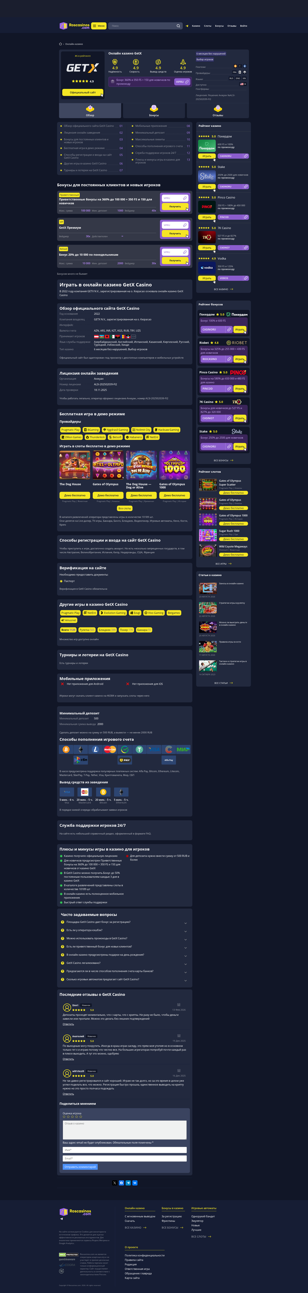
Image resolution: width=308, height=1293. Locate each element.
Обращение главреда (138, 1273)
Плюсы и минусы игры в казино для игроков (157, 161)
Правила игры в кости (230, 641)
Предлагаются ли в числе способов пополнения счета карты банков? (110, 971)
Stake (221, 166)
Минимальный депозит (150, 132)
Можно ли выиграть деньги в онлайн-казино (233, 623)
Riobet (204, 342)
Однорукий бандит (203, 1216)
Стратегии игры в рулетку (232, 603)
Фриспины (168, 1221)
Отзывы (231, 25)
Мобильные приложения (151, 125)
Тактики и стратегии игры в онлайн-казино (233, 662)
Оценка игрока (72, 1113)
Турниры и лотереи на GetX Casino (85, 170)
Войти (243, 25)
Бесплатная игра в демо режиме (84, 148)
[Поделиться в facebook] (121, 1182)
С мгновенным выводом (140, 1216)
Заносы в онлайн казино (231, 583)
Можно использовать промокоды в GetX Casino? (97, 938)
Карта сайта (132, 1278)
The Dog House (70, 484)
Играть (207, 156)
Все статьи (221, 683)
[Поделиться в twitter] (114, 1182)
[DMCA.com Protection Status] (68, 1255)
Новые (195, 1225)
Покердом (225, 136)
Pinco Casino (226, 197)
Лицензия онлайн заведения (82, 132)
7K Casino (224, 228)
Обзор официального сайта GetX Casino (89, 125)
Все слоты (125, 508)
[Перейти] (187, 26)
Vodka (222, 258)
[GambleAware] (68, 1259)
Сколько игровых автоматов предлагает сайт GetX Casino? (103, 979)
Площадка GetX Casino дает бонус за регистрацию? (98, 922)
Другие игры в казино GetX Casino (85, 163)
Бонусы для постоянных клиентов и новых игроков (86, 141)
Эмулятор (197, 1221)
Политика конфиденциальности (145, 1255)
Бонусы (219, 25)
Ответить (68, 1024)
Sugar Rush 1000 (229, 531)
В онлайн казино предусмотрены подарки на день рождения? (105, 954)
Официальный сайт (83, 92)
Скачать (130, 1221)
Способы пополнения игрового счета (159, 146)
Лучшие (196, 1230)
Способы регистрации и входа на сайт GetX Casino (88, 156)
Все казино (221, 289)
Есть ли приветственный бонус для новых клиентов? (99, 946)
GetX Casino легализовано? (83, 963)
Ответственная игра (137, 1269)
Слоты (207, 25)
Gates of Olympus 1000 (172, 485)
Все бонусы (221, 460)
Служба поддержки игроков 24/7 (155, 152)
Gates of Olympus (105, 484)
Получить (175, 206)
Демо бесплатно (75, 495)
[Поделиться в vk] (134, 1182)
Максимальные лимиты (150, 139)
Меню (101, 25)
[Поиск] (178, 25)
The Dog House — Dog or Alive (138, 485)
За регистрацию (172, 1216)
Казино (196, 25)
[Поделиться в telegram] (128, 1182)
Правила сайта (134, 1260)
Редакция (131, 1264)
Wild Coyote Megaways (233, 546)
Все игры (221, 563)
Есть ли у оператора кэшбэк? (84, 930)
